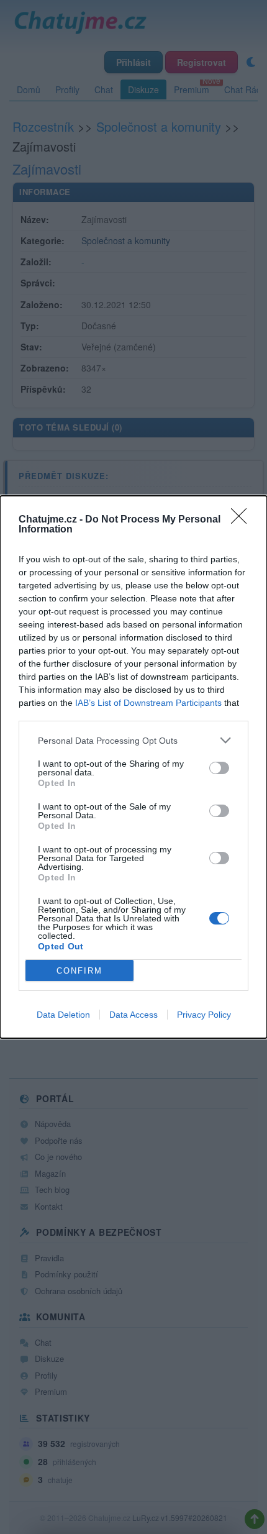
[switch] (219, 768)
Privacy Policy (204, 1015)
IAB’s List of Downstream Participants (148, 703)
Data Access (133, 1015)
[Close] (243, 520)
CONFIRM (79, 970)
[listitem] (133, 740)
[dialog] (133, 767)
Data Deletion (63, 1015)
